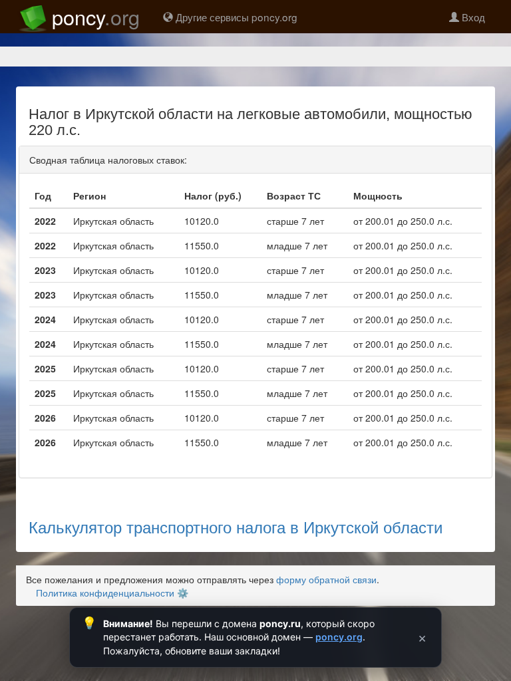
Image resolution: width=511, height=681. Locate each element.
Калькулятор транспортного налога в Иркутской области (235, 526)
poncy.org (339, 636)
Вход (472, 16)
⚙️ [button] (182, 592)
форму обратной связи (326, 579)
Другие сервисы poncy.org (235, 16)
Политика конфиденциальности (105, 592)
